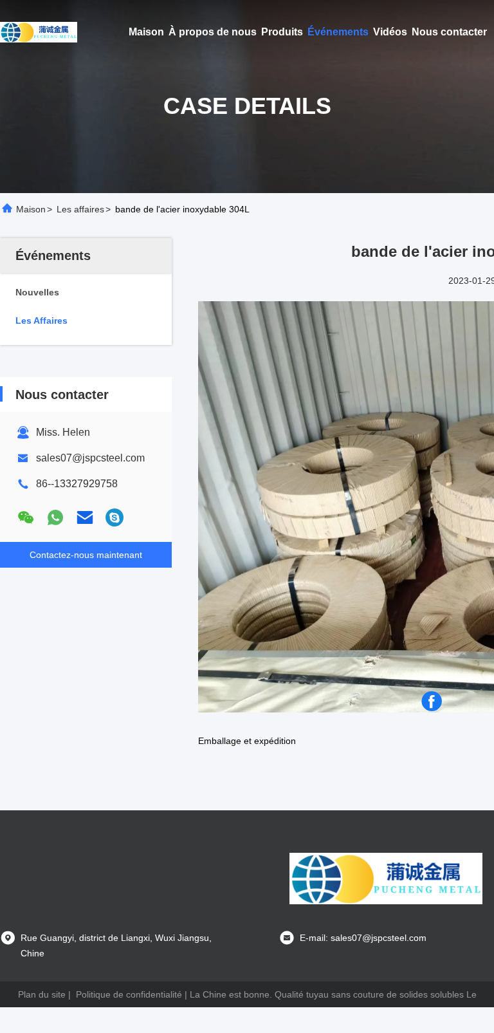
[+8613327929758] (114, 517)
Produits (282, 31)
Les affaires (80, 209)
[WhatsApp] (55, 517)
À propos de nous (213, 31)
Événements (338, 31)
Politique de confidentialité (129, 994)
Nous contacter (449, 31)
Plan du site (42, 994)
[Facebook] (431, 701)
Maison (146, 31)
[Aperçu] (38, 32)
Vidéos (390, 31)
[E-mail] (85, 517)
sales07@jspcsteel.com (90, 457)
